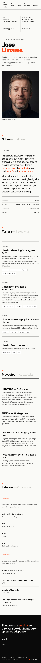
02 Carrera (19, 4)
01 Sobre (12, 4)
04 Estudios (35, 4)
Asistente (34, 659)
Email (3, 644)
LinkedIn (5, 639)
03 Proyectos (27, 4)
